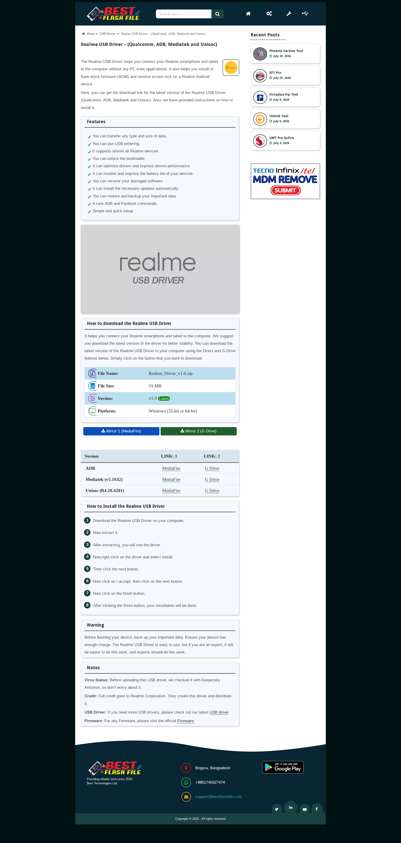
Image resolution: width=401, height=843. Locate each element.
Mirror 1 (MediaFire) (123, 431)
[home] (248, 13)
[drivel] (305, 13)
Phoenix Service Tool (286, 51)
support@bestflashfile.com (218, 797)
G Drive (212, 468)
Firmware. (186, 721)
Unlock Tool (278, 116)
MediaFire (171, 468)
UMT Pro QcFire (281, 138)
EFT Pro (275, 72)
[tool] (289, 13)
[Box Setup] (269, 13)
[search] (219, 14)
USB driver (219, 712)
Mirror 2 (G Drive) (200, 431)
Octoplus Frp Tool (283, 94)
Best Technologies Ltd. (102, 783)
